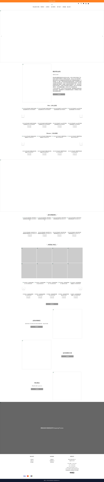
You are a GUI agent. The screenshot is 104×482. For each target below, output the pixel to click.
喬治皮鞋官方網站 (36, 6)
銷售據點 (64, 6)
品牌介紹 (31, 460)
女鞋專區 (47, 6)
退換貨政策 (52, 462)
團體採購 (52, 459)
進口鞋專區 (53, 6)
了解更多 (59, 94)
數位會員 (68, 6)
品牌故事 (31, 459)
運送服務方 (52, 460)
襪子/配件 (59, 6)
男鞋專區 (42, 6)
